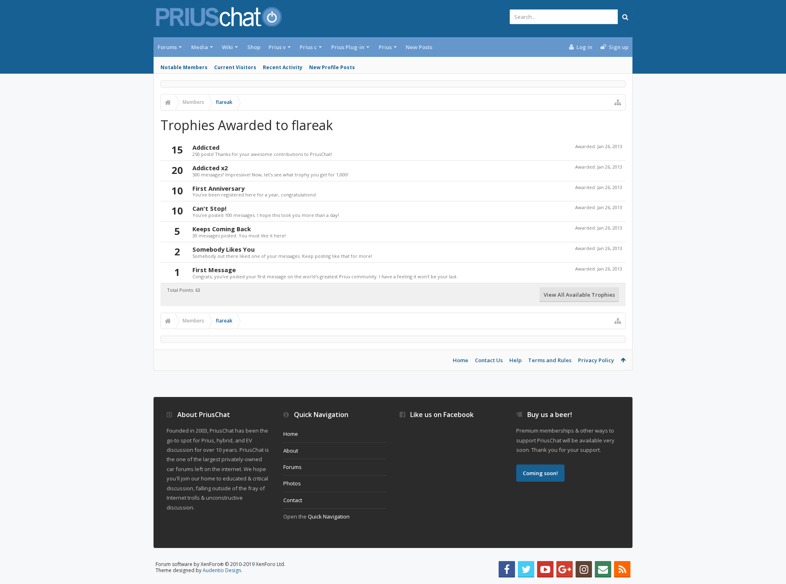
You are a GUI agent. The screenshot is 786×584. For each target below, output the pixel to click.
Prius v (277, 47)
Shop (253, 47)
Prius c (308, 47)
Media (199, 47)
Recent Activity (283, 67)
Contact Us (489, 360)
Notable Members (184, 67)
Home (460, 360)
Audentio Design (222, 570)
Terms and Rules (549, 360)
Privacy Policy (596, 360)
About (290, 450)
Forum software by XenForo (220, 564)
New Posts (419, 47)
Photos (292, 483)
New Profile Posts (332, 67)
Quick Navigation (329, 516)
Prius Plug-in (347, 47)
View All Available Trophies (579, 294)
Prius (385, 47)
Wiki (227, 47)
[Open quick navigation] (617, 102)
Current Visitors (235, 67)
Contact (292, 500)
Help (515, 360)
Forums (167, 47)
